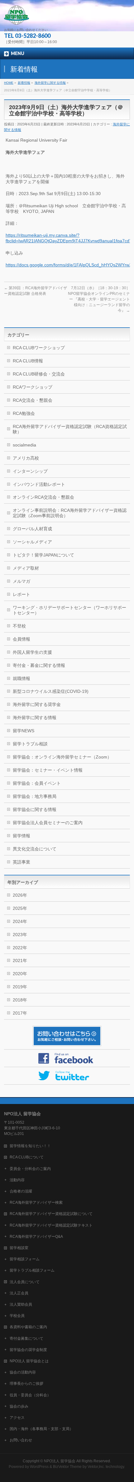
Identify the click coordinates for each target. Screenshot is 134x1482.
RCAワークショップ (32, 387)
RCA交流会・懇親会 (32, 400)
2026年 (20, 895)
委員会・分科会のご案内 (30, 1169)
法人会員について (25, 1282)
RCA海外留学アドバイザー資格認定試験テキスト (51, 1225)
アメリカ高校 (26, 458)
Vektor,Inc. (96, 1466)
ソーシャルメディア (32, 541)
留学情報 (21, 835)
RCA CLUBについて (27, 1157)
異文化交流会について (34, 848)
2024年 (20, 921)
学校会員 (17, 1315)
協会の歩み (19, 1406)
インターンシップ (30, 471)
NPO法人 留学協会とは (29, 1361)
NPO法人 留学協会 (59, 1461)
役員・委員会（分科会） (30, 1395)
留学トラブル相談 (30, 743)
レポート (21, 594)
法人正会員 (19, 1293)
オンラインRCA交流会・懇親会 (43, 497)
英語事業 (21, 861)
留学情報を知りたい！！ (30, 1146)
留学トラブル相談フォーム (32, 1270)
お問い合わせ (21, 1440)
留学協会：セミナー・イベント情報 (48, 770)
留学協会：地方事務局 (34, 796)
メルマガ (21, 581)
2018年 (20, 999)
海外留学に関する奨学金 (37, 704)
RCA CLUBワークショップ (39, 347)
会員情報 (21, 639)
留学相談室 (19, 1248)
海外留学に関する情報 (34, 717)
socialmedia (24, 444)
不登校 (19, 625)
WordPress (39, 1466)
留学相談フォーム (25, 1259)
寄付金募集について (26, 1338)
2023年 (20, 934)
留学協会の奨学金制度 (28, 1350)
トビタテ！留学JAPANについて (43, 554)
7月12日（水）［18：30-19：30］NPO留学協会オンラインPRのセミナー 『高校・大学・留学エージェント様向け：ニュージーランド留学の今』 (99, 299)
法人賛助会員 (21, 1304)
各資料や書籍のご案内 (28, 1327)
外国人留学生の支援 (32, 652)
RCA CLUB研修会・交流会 (39, 373)
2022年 (20, 947)
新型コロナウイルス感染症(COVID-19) (51, 691)
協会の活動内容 (23, 1372)
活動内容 (17, 1180)
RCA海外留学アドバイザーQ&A (36, 1236)
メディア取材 (26, 568)
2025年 (20, 908)
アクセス (17, 1417)
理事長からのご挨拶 (26, 1383)
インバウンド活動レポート (39, 484)
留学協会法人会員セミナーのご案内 (48, 822)
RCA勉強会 (24, 413)
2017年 (20, 1013)
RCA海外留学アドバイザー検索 (36, 1202)
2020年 (20, 973)
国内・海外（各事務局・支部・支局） (41, 1429)
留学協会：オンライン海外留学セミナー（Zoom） (62, 756)
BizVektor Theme (67, 1466)
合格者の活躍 (21, 1191)
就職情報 (21, 678)
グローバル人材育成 (32, 528)
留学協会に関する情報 (34, 809)
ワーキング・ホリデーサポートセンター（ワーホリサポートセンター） (69, 610)
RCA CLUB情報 (28, 360)
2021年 (20, 960)
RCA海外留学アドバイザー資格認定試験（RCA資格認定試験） (70, 429)
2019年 (20, 986)
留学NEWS (23, 730)
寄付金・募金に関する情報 (39, 665)
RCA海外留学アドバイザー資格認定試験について (51, 1214)
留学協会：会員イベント (37, 783)
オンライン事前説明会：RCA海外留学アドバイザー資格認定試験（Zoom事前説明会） (70, 513)
